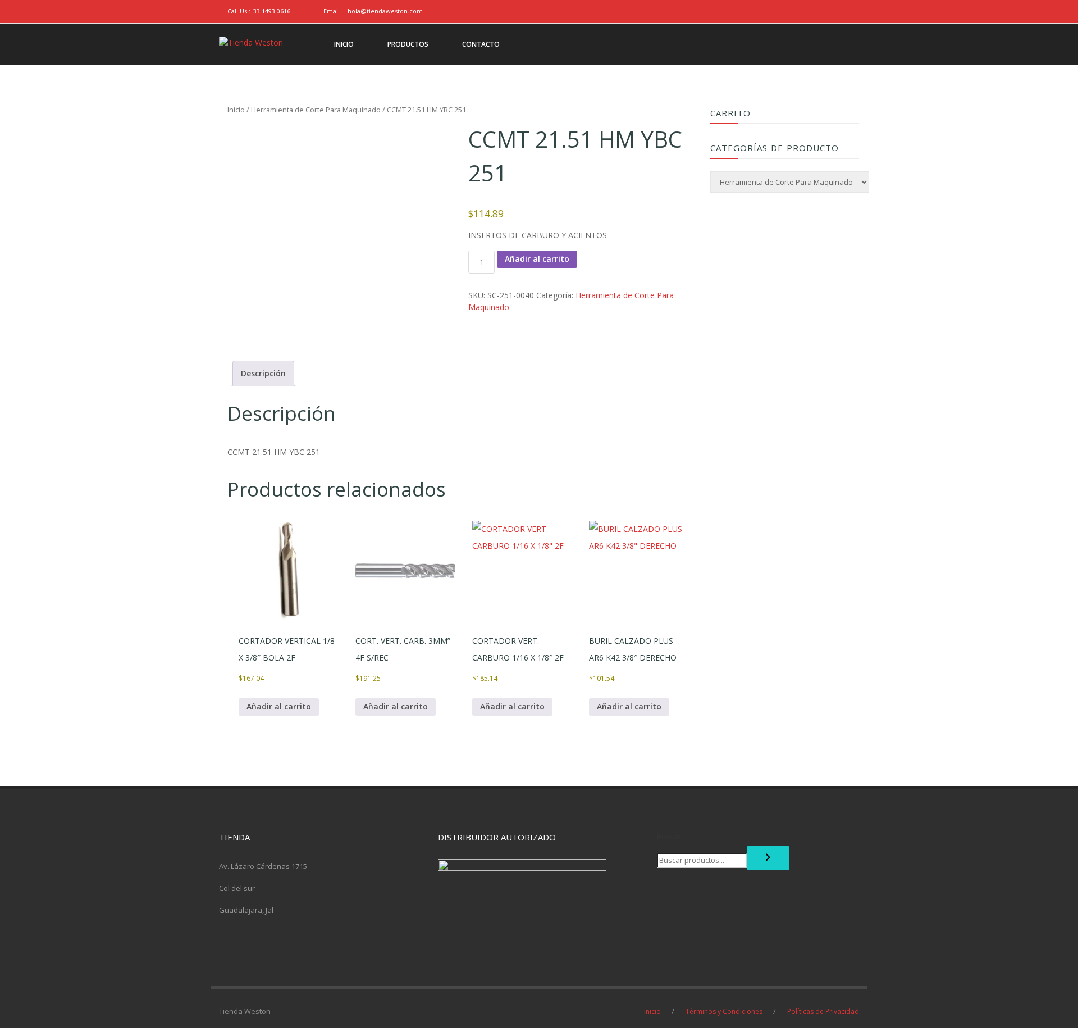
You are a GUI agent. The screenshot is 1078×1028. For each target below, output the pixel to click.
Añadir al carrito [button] (278, 706)
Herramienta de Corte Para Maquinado (316, 109)
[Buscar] (768, 858)
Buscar (669, 836)
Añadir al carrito (537, 258)
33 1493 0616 (271, 11)
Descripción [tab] (263, 373)
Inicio (236, 109)
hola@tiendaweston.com (385, 11)
